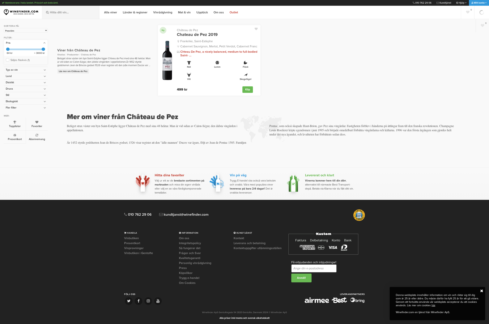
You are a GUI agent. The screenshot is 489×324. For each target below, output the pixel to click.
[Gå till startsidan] (21, 12)
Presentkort (15, 139)
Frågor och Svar (190, 253)
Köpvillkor (186, 273)
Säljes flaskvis (20, 60)
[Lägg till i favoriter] (258, 28)
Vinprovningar (134, 248)
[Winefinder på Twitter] (129, 301)
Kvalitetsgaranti (189, 258)
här (433, 305)
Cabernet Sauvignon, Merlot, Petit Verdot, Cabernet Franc (218, 46)
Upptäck (202, 12)
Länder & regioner (135, 12)
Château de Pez (187, 30)
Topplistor (15, 126)
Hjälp (461, 2)
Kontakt (239, 238)
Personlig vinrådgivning (195, 263)
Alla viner (110, 12)
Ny (163, 30)
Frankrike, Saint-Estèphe (196, 41)
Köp (247, 89)
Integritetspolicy (190, 243)
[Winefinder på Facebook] (138, 301)
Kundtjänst (445, 2)
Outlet (234, 12)
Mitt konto (479, 2)
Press (183, 268)
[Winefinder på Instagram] (148, 301)
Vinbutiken (131, 238)
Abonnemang (37, 139)
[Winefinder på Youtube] (158, 301)
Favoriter (37, 126)
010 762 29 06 (423, 2)
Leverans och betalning (250, 243)
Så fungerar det (189, 248)
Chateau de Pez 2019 (197, 34)
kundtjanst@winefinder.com (186, 215)
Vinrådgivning (162, 12)
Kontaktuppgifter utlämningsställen (258, 248)
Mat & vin (184, 12)
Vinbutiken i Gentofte (138, 253)
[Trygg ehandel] (359, 220)
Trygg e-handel (189, 278)
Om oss (219, 12)
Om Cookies (187, 283)
